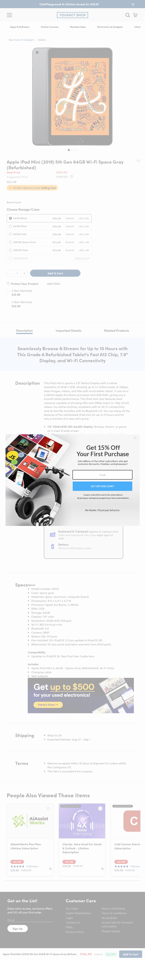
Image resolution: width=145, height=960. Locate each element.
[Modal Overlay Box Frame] (72, 480)
